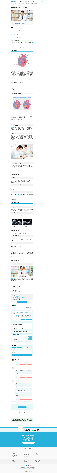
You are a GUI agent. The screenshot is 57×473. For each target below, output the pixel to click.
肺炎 (13, 72)
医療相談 (26, 1)
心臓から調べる (23, 3)
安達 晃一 (18, 314)
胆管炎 (19, 72)
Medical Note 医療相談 (26, 462)
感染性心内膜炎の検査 (15, 34)
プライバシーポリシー (37, 453)
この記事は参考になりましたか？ (29, 307)
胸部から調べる (19, 3)
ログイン (40, 1)
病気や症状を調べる (22, 1)
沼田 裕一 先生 (17, 359)
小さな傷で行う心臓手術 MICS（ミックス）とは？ (18, 296)
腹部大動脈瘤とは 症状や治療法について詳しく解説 (18, 298)
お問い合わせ (36, 454)
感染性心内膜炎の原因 (15, 31)
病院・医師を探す (30, 1)
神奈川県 (17, 315)
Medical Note (25, 461)
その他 (33, 1)
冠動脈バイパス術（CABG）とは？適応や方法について (18, 297)
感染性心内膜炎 (27, 3)
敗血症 (27, 71)
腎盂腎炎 (16, 72)
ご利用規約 (36, 452)
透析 (13, 88)
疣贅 (18, 194)
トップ (12, 3)
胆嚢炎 (17, 72)
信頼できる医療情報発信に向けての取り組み (39, 451)
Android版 (14, 462)
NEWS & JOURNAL (26, 456)
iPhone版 (14, 461)
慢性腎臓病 (12, 127)
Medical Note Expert (37, 461)
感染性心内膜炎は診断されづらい (16, 37)
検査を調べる (14, 453)
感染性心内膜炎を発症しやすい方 (16, 30)
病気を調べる (15, 3)
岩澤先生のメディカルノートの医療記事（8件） (19, 375)
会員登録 (43, 1)
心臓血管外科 (19, 315)
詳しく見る (26, 364)
